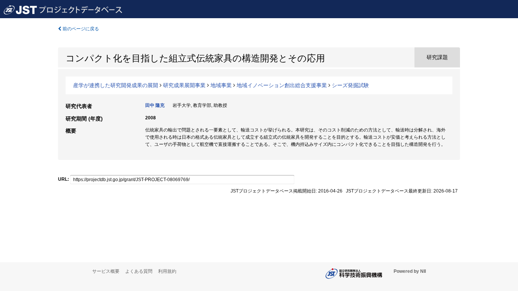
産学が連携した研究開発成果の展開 (115, 85)
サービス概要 (105, 271)
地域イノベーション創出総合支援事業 (282, 85)
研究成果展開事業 (184, 85)
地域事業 (221, 85)
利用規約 (167, 271)
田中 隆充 (155, 105)
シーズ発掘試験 (350, 85)
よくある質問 (138, 271)
